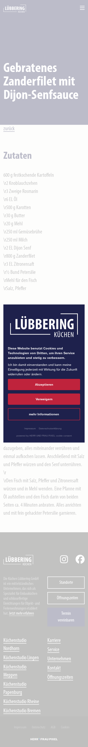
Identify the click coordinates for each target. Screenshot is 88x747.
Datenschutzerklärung (50, 428)
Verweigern (44, 399)
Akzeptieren (44, 384)
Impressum (30, 428)
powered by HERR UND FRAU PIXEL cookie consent (44, 435)
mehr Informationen (44, 414)
